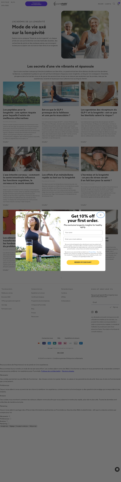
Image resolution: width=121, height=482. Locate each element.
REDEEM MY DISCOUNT (83, 262)
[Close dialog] (101, 215)
